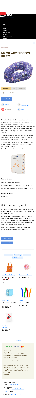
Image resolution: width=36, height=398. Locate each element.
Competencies (7, 36)
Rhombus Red (6, 88)
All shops (18, 340)
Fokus (5, 38)
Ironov (5, 34)
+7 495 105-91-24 (12, 382)
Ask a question (7, 243)
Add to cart (7, 98)
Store (5, 28)
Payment (22, 360)
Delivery (15, 360)
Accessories (4, 47)
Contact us (6, 32)
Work (4, 25)
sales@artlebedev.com (18, 388)
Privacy (5, 363)
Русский (6, 391)
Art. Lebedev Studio (16, 394)
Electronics (13, 43)
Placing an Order (8, 360)
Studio (5, 30)
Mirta (14, 88)
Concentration (21, 88)
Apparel (29, 43)
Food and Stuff (22, 43)
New (2, 43)
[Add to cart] (3, 282)
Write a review (7, 238)
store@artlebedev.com (14, 384)
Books (7, 43)
